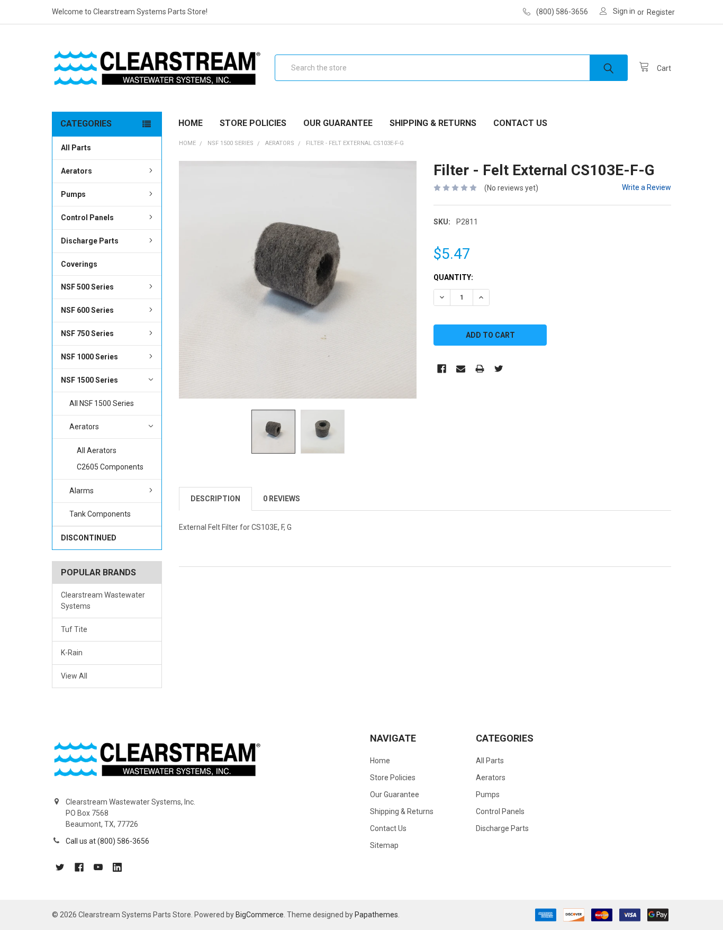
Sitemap (384, 845)
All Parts (76, 147)
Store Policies (253, 123)
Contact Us (520, 123)
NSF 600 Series (87, 310)
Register (661, 12)
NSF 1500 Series (89, 380)
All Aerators (96, 450)
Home (190, 123)
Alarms (81, 490)
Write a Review (646, 187)
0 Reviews (281, 498)
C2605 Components (110, 467)
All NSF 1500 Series (101, 403)
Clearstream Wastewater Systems (103, 600)
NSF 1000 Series (89, 357)
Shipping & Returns (433, 123)
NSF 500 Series (87, 287)
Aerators (76, 171)
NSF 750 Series (87, 333)
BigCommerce (260, 914)
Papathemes (376, 914)
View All (74, 676)
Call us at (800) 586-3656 (107, 841)
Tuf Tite (74, 629)
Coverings (79, 264)
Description (215, 498)
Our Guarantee (338, 123)
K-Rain (72, 652)
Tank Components (100, 514)
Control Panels (87, 217)
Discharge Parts (90, 241)
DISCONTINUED (88, 538)
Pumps (73, 194)
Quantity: (453, 277)
